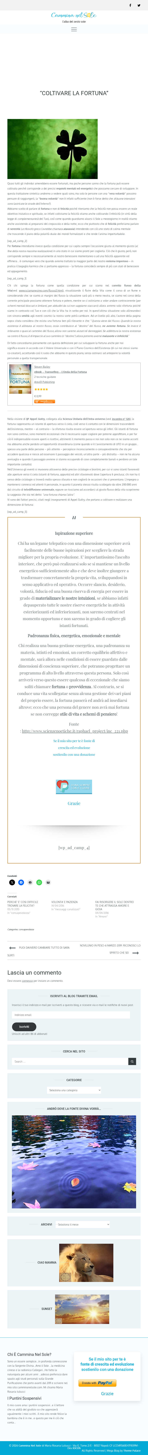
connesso (27, 980)
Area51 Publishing (44, 381)
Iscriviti (24, 1026)
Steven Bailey (42, 366)
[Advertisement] (74, 61)
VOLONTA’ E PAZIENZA (64, 902)
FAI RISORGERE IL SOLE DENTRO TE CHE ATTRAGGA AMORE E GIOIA (114, 905)
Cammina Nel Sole (30, 1445)
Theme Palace (132, 1450)
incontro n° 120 (121, 418)
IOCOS (76, 1448)
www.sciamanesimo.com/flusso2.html (41, 290)
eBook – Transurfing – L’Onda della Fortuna (60, 371)
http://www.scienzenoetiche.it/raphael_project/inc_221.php (75, 731)
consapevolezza (26, 929)
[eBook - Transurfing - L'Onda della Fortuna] (20, 366)
